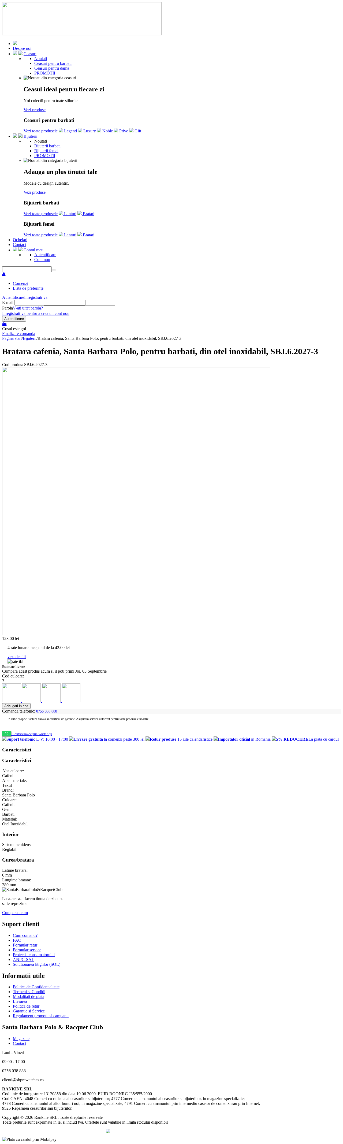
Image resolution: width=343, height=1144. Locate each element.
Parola (7, 308)
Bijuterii (30, 136)
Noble (107, 131)
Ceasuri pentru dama (51, 68)
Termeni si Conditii (29, 991)
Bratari (88, 213)
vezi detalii (17, 656)
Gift (137, 131)
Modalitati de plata (28, 996)
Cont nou (42, 259)
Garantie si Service (29, 1011)
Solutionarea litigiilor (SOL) (36, 964)
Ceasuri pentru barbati (53, 63)
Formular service (27, 950)
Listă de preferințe (28, 288)
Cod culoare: (13, 676)
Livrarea (20, 1001)
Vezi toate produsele (41, 131)
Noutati (40, 58)
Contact (19, 244)
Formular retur (25, 945)
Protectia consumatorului (34, 954)
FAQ (17, 940)
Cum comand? (25, 935)
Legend (70, 131)
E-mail (7, 302)
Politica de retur (26, 1006)
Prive (123, 131)
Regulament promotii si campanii (41, 1015)
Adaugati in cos (16, 706)
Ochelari (20, 239)
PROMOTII (44, 73)
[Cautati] (54, 270)
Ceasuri (30, 53)
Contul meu (33, 250)
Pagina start (12, 338)
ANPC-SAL (23, 959)
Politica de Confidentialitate (36, 987)
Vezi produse (35, 109)
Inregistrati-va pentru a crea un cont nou (35, 313)
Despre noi (22, 48)
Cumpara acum (15, 912)
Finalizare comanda (18, 333)
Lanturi (69, 213)
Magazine (21, 1038)
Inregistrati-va (35, 297)
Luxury (89, 131)
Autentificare (45, 254)
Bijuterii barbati (47, 146)
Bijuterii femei (46, 150)
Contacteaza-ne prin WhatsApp (31, 734)
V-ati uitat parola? (28, 308)
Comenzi (20, 283)
